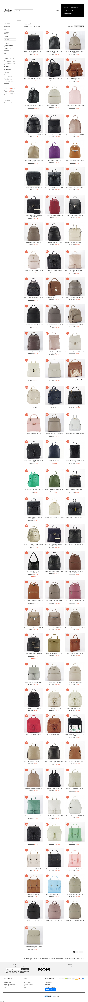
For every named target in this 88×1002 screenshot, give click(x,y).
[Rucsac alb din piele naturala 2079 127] (75, 422)
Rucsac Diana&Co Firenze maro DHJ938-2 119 (75, 79)
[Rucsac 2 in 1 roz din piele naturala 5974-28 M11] (75, 259)
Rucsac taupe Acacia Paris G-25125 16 (75, 920)
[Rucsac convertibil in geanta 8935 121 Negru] (75, 478)
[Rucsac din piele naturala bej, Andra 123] (33, 750)
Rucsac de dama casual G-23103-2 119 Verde (33, 490)
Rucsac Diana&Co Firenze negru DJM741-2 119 (33, 461)
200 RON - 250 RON (9, 63)
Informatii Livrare (68, 10)
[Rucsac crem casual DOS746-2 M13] (54, 832)
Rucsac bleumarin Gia (54, 460)
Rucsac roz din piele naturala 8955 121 (75, 134)
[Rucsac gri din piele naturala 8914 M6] (33, 671)
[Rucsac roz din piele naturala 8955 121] (75, 123)
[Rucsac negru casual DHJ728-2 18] (75, 395)
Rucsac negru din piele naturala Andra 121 (54, 762)
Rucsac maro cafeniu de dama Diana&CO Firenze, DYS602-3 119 (74, 572)
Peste (6, 88)
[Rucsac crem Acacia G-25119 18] (54, 94)
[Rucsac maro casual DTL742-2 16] (54, 723)
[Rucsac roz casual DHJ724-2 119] (75, 857)
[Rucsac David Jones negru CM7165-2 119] (33, 67)
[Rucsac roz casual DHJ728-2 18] (33, 422)
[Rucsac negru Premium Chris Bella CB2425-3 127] (33, 204)
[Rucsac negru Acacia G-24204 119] (75, 204)
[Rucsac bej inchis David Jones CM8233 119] (54, 422)
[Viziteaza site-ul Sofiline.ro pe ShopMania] (48, 996)
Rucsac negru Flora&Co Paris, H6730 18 (54, 187)
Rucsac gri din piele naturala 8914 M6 (33, 682)
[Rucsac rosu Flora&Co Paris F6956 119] (54, 204)
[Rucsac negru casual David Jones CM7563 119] (33, 40)
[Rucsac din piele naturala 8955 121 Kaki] (54, 478)
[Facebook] (39, 969)
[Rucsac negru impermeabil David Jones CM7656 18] (33, 313)
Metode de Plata (27, 981)
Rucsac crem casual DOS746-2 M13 (54, 843)
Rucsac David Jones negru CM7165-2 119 (33, 78)
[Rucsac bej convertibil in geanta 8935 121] (75, 231)
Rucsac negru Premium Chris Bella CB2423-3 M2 (34, 654)
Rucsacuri (6, 27)
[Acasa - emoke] (8, 10)
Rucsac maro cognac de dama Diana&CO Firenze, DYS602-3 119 (33, 601)
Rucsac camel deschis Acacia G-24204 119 (33, 627)
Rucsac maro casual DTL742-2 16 (54, 734)
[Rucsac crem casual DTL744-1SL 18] (33, 368)
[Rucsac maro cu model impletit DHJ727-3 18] (75, 368)
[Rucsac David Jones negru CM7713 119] (33, 123)
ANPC (25, 987)
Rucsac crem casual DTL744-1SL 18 (34, 379)
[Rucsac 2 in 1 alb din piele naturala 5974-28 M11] (54, 804)
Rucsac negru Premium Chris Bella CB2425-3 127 (34, 216)
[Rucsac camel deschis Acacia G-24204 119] (33, 616)
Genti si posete (7, 26)
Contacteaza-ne (51, 989)
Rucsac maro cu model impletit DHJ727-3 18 (75, 379)
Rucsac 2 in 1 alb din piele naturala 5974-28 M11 (54, 816)
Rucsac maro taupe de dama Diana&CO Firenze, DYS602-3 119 (54, 601)
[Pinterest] (41, 969)
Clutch (5, 29)
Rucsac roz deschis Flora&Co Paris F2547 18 (75, 106)
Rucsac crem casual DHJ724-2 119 (33, 868)
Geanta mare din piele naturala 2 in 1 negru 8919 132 (33, 572)
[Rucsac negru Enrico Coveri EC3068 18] (75, 506)
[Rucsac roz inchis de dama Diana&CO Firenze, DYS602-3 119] (75, 589)
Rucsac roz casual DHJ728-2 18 (34, 433)
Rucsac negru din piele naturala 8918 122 (74, 544)
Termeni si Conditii (7, 982)
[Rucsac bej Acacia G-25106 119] (75, 671)
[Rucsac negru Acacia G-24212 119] (54, 231)
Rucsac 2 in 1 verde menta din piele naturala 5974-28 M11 (33, 816)
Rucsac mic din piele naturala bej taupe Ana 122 (75, 52)
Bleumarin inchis (8, 45)
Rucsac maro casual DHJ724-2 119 (33, 894)
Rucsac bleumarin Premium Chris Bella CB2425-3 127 (54, 545)
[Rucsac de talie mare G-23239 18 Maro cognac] (75, 149)
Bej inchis (7, 46)
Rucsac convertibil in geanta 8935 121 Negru (75, 490)
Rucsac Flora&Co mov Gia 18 (54, 160)
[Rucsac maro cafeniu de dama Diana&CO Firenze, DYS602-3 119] (75, 560)
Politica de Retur (27, 982)
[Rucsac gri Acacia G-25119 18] (54, 671)
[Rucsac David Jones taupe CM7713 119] (75, 286)
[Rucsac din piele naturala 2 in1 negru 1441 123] (75, 449)
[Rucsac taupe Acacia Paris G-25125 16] (75, 909)
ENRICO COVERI (8, 81)
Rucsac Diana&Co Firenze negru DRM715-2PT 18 (33, 298)
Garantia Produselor (28, 984)
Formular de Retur (28, 985)
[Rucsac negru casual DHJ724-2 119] (54, 857)
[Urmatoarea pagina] (82, 952)
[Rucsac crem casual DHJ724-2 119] (33, 857)
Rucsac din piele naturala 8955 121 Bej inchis (34, 161)
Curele (5, 30)
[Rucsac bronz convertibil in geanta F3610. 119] (33, 533)
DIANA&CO (7, 79)
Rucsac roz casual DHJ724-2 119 (75, 868)
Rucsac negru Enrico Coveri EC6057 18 (33, 187)
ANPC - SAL (26, 989)
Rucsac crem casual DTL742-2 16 (74, 708)
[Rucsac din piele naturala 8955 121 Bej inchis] (33, 149)
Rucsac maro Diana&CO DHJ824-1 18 (54, 297)
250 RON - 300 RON (9, 65)
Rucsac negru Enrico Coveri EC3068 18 (75, 517)
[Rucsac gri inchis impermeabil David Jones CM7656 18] (54, 313)
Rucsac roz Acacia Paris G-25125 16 (54, 920)
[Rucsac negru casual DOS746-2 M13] (33, 832)
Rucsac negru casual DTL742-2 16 (54, 270)
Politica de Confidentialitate (18, 972)
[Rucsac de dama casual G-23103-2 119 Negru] (33, 94)
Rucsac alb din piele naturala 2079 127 (75, 433)
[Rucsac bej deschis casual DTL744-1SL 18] (75, 340)
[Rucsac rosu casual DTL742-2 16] (33, 723)
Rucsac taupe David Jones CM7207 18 (75, 187)
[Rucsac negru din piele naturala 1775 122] (54, 560)
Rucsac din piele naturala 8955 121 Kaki (54, 489)
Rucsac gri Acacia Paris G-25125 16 (75, 894)
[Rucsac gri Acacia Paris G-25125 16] (75, 883)
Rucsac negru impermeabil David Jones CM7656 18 (34, 325)
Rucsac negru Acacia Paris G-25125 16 (33, 920)
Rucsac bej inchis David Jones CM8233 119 (54, 434)
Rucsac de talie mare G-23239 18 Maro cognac (75, 161)
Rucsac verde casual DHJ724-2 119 (75, 843)
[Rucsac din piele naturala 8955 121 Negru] (54, 40)
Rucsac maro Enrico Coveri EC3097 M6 (75, 653)
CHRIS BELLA (7, 76)
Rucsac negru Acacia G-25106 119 (33, 708)
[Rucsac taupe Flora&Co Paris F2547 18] (33, 777)
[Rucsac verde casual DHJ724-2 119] (75, 832)
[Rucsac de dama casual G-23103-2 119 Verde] (33, 478)
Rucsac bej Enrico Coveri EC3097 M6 (54, 653)
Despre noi (6, 981)
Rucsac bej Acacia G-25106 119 (75, 682)
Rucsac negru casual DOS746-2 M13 (33, 843)
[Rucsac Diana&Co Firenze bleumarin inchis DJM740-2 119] (54, 395)
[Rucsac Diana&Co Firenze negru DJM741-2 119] (33, 449)
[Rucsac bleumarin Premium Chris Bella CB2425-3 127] (54, 533)
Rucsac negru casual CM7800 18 (54, 78)
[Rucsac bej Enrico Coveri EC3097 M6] (54, 642)
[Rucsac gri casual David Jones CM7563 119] (33, 935)
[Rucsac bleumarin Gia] (54, 449)
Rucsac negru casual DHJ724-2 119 (54, 868)
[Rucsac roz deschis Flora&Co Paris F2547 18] (75, 94)
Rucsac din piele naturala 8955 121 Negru (54, 52)
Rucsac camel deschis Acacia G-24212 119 (75, 627)
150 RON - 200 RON (9, 61)
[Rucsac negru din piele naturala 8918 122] (75, 533)
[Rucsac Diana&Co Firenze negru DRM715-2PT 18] (33, 286)
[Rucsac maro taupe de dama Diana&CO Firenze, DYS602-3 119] (54, 589)
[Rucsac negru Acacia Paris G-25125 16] (33, 909)
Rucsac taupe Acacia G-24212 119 (33, 242)
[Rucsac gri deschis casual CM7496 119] (75, 804)
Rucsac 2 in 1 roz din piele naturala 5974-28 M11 (74, 271)
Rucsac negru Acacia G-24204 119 (75, 215)
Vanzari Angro (67, 16)
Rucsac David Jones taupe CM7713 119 (75, 297)
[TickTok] (46, 969)
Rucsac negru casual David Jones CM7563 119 (33, 52)
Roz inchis (7, 42)
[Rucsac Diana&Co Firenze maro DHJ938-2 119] (75, 67)
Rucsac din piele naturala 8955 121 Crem (54, 517)
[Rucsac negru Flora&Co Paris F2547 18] (54, 777)
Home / (5, 20)
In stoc (6, 100)
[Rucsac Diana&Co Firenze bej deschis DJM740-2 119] (33, 395)
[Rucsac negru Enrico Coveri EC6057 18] (33, 176)
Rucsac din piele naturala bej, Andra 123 (33, 761)
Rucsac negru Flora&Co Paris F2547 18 (54, 788)
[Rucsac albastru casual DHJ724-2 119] (54, 883)
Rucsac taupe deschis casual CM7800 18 (75, 324)
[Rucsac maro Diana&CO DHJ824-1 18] (54, 286)
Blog (74, 16)
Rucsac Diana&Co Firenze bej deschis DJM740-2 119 (33, 406)
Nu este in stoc (8, 102)
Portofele (6, 33)
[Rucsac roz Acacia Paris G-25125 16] (54, 909)
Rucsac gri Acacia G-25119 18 (54, 682)
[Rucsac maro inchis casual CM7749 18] (33, 340)
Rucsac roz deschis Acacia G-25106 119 (34, 270)
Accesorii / (13, 20)
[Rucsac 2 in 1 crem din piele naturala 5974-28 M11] (75, 777)
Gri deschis (7, 48)
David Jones (7, 78)
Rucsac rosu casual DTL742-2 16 (33, 734)
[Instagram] (49, 969)
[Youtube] (44, 969)
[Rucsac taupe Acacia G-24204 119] (54, 616)
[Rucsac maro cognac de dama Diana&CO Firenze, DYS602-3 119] (33, 589)
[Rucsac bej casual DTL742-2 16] (54, 697)
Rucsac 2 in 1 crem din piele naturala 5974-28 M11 (75, 789)
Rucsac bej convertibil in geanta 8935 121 (74, 242)
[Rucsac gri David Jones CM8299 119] (54, 368)
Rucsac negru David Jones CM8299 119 (54, 134)
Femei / (9, 20)
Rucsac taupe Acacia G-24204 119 (54, 627)
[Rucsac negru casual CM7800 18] (54, 67)
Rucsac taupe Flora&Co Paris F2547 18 (33, 788)
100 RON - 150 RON (9, 60)
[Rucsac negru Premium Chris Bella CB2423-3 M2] (33, 642)
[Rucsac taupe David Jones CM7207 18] (75, 176)
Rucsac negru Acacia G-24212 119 (54, 242)
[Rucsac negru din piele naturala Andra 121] (54, 750)
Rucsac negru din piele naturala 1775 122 (54, 571)
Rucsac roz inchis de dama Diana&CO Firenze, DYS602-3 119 (75, 601)
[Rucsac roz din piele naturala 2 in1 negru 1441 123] (54, 340)
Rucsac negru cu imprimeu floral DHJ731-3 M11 (74, 735)
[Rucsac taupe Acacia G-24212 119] (33, 231)
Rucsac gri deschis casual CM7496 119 (75, 815)
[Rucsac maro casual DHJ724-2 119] (33, 883)
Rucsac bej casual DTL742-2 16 (54, 708)
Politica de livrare (7, 985)
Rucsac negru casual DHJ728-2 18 (75, 406)
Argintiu (6, 43)
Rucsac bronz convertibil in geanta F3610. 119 (33, 545)
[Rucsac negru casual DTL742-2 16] (54, 259)
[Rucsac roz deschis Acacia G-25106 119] (33, 259)
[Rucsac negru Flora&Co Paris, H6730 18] (54, 176)
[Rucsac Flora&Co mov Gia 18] (54, 149)
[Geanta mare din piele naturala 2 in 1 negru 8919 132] (33, 560)
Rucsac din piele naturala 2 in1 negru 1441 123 (75, 461)
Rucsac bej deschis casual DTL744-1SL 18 (74, 351)
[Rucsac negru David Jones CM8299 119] (54, 123)
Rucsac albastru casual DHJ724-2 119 (54, 894)
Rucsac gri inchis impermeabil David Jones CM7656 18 (54, 325)
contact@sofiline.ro (71, 968)
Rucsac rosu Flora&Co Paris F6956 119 (54, 215)
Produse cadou (68, 13)
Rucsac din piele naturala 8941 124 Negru (34, 518)
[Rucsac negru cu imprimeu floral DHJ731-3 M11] (75, 723)
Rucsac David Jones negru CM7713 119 (34, 134)
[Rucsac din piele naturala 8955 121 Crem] (54, 506)
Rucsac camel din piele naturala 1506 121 (74, 761)
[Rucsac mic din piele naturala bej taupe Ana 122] (75, 40)
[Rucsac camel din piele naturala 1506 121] (75, 750)
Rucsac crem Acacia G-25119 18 (54, 105)
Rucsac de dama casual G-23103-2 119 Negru (33, 106)
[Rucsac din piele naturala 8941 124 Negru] (33, 506)
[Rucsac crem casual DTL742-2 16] (75, 697)
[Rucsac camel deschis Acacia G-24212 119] (75, 616)
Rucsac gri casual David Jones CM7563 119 (33, 947)
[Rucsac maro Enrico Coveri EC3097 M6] (75, 642)
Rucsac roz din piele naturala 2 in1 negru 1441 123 (54, 352)
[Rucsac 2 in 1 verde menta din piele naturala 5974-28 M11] (33, 804)
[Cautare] (31, 10)
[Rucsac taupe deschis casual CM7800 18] (75, 313)
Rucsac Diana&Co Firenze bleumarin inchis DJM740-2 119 (54, 406)
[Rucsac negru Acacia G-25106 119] (33, 697)
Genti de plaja (6, 32)
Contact (5, 987)
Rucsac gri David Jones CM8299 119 (54, 379)
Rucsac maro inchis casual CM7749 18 (33, 351)
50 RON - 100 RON (8, 58)
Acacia (6, 75)
